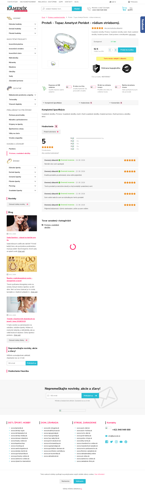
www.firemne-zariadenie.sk (86, 451)
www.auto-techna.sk (84, 431)
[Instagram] (117, 442)
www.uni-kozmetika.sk (52, 454)
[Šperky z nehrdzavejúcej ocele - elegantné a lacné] (22, 264)
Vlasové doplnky (15, 104)
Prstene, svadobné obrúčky (19, 153)
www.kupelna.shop (18, 443)
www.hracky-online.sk (19, 441)
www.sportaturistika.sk (19, 454)
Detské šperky (14, 172)
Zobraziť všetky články (16, 340)
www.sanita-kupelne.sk (19, 448)
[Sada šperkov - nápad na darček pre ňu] (22, 224)
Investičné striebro (16, 49)
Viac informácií (99, 474)
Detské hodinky (15, 29)
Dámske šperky (15, 168)
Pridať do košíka (127, 50)
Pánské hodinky (15, 33)
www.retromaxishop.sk (52, 443)
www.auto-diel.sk (83, 428)
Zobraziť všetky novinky (17, 204)
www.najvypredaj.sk (51, 433)
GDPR (61, 2)
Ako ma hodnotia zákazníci (113, 28)
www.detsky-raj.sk (17, 431)
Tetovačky (13, 100)
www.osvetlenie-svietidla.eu (54, 451)
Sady (11, 76)
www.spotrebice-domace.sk (54, 448)
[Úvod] (23, 8)
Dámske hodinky (15, 24)
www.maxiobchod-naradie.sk (87, 446)
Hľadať (77, 9)
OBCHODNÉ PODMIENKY (28, 2)
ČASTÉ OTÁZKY (13, 2)
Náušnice (12, 67)
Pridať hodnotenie (50, 132)
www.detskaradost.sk (19, 433)
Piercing (12, 186)
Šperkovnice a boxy (16, 129)
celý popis (132, 35)
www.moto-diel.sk (83, 433)
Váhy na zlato (14, 133)
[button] (55, 460)
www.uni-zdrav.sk (83, 456)
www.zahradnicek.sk (51, 456)
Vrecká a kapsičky (15, 138)
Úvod (43, 17)
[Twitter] (112, 442)
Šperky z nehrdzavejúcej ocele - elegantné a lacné (19, 279)
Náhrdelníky (13, 58)
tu (81, 489)
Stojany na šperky (16, 124)
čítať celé (21, 251)
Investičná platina (16, 44)
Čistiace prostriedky (17, 115)
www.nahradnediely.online (86, 454)
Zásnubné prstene (16, 81)
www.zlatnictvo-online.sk (20, 459)
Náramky (12, 62)
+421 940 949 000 (99, 10)
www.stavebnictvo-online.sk (87, 443)
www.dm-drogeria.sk (51, 428)
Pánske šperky (14, 181)
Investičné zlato (15, 53)
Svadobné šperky (15, 190)
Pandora (12, 149)
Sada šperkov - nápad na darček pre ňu (21, 238)
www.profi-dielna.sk (84, 436)
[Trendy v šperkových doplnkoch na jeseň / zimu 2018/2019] (22, 305)
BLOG (76, 2)
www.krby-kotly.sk (83, 441)
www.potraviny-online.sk (20, 456)
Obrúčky (12, 72)
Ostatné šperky (15, 177)
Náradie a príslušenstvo (18, 120)
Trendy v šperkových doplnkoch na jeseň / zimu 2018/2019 (21, 320)
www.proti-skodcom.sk (52, 441)
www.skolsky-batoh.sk (19, 451)
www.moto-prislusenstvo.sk (87, 448)
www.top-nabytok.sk (51, 438)
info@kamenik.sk (114, 436)
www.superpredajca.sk (52, 446)
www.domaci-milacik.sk (19, 438)
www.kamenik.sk (17, 428)
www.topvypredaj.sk (51, 436)
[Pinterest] (126, 442)
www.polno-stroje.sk (84, 438)
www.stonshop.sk (17, 446)
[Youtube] (122, 442)
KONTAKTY (68, 2)
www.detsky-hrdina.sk (19, 436)
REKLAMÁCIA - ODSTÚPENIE (47, 2)
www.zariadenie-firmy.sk (85, 461)
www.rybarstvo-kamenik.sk (21, 461)
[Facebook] (107, 442)
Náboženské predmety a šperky (21, 95)
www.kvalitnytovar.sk (52, 431)
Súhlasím (79, 481)
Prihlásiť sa (31, 363)
